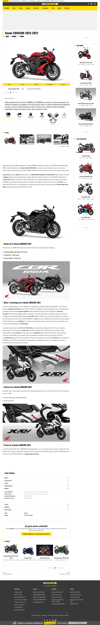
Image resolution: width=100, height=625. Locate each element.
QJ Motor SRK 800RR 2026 (85, 176)
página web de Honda (32, 454)
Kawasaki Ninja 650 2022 (12, 252)
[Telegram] (10, 92)
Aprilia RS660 (8, 258)
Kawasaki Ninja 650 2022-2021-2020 (11, 557)
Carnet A (22, 36)
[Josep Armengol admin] (6, 88)
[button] (95, 4)
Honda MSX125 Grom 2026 (86, 62)
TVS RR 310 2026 (86, 156)
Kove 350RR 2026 (86, 217)
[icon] (88, 4)
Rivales (63, 84)
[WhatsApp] (5, 92)
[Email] (8, 92)
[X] (16, 92)
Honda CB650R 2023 (7, 574)
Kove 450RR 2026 (86, 197)
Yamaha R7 (7, 255)
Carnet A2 (11, 118)
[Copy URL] (18, 92)
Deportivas (14, 36)
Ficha (9, 84)
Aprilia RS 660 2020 (45, 558)
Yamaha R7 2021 (28, 558)
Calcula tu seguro (28, 515)
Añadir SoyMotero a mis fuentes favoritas (36, 534)
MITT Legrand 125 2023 (64, 574)
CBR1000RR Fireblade (38, 174)
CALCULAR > (64, 117)
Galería (36, 84)
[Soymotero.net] (50, 4)
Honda (7, 36)
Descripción (49, 84)
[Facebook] (13, 92)
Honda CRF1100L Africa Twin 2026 (86, 103)
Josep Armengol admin (13, 89)
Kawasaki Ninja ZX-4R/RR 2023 (61, 558)
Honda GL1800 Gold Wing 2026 (86, 124)
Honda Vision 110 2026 (85, 83)
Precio (22, 84)
